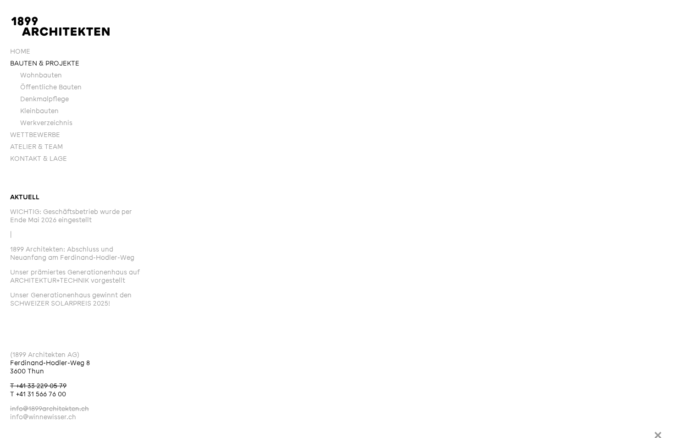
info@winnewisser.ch (43, 417)
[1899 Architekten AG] (60, 26)
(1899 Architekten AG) (44, 355)
